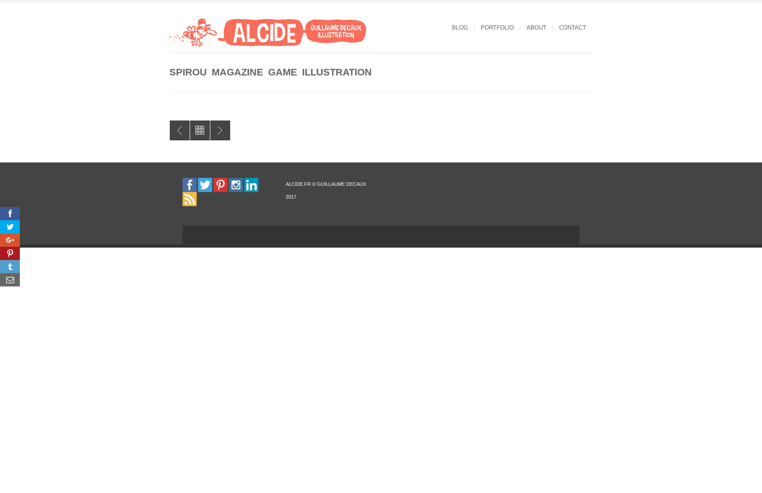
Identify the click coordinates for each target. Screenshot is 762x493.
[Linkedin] (251, 184)
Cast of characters (180, 130)
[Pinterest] (220, 184)
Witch (220, 130)
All (200, 130)
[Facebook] (190, 184)
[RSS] (190, 198)
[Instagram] (236, 184)
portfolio (497, 27)
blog (460, 27)
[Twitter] (205, 184)
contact (572, 27)
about (536, 27)
